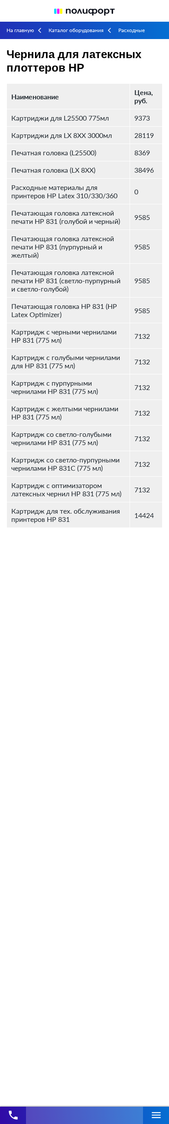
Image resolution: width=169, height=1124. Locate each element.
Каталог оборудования (76, 30)
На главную (20, 30)
